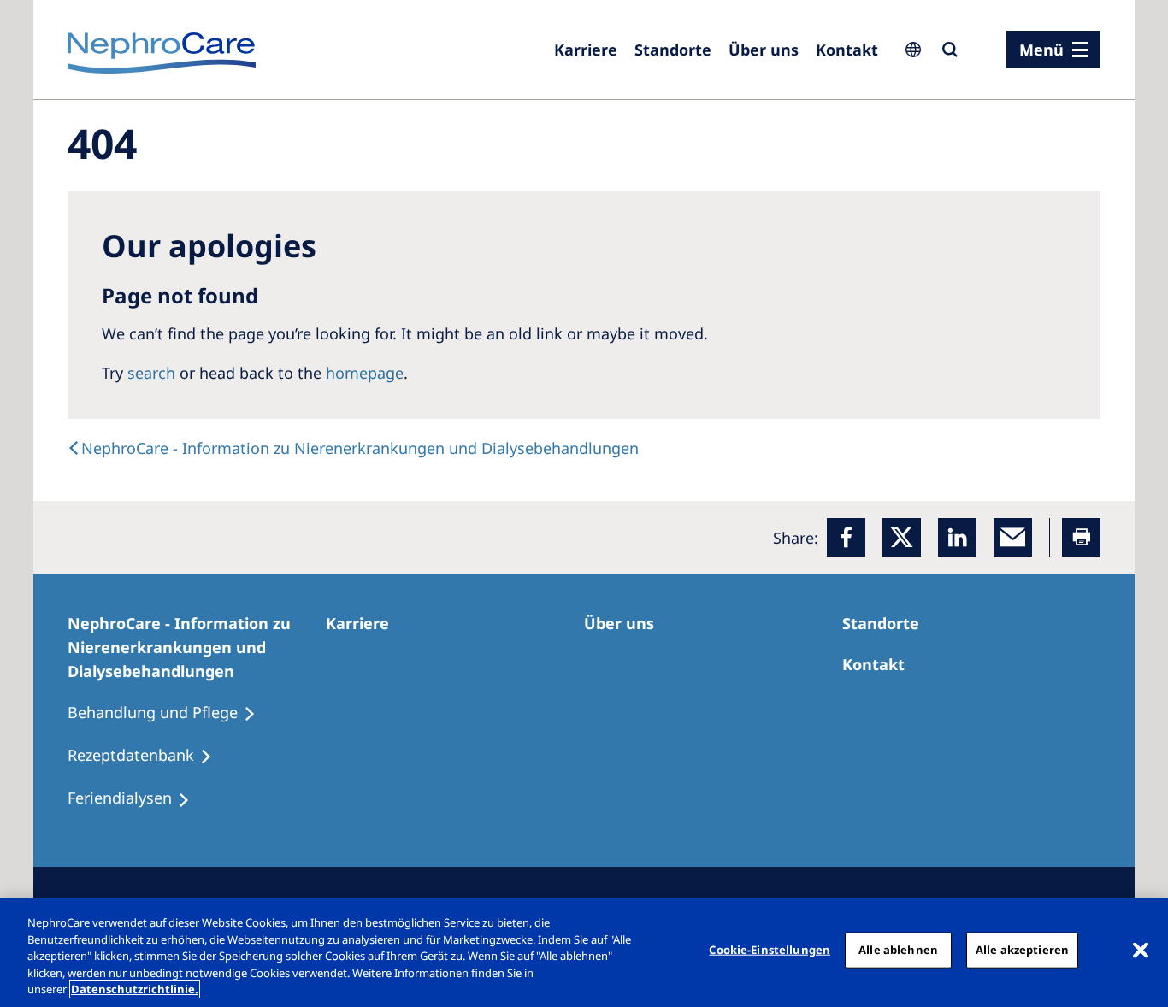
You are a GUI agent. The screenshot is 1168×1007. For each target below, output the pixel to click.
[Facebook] (846, 537)
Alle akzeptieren (1022, 949)
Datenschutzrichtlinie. (134, 989)
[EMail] (1013, 537)
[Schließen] (1140, 950)
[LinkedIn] (957, 537)
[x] (901, 537)
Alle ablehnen (898, 949)
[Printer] (1081, 537)
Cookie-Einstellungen (769, 949)
